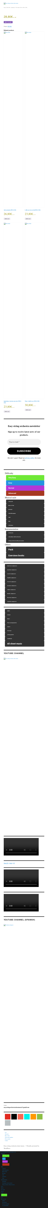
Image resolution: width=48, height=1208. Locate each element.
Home (5, 7)
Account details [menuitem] (5, 1205)
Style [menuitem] (2, 1166)
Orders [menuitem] (3, 1200)
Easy (10, 483)
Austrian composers (12, 569)
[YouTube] (7, 1116)
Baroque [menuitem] (4, 1173)
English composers (11, 577)
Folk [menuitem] (3, 1174)
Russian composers (11, 597)
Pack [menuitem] (2, 1186)
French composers (11, 581)
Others (7, 544)
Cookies (6, 1140)
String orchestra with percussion (16, 540)
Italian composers (11, 589)
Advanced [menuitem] (5, 1164)
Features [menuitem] (4, 1195)
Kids (9, 521)
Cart (6, 1132)
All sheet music (14, 643)
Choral (8, 614)
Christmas (10, 525)
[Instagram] (14, 1116)
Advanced (12, 493)
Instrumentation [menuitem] (4, 1179)
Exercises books (16, 555)
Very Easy (12, 478)
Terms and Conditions (9, 1137)
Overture (9, 630)
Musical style (10, 497)
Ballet (8, 610)
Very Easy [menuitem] (5, 1156)
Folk (9, 517)
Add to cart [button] (7, 218)
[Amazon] (33, 1116)
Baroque (10, 509)
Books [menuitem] (2, 1188)
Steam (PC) (6, 863)
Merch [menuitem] (2, 1191)
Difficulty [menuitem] (3, 1153)
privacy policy (29, 458)
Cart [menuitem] (2, 1197)
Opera (8, 626)
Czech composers (11, 573)
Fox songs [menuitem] (3, 1189)
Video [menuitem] (2, 1192)
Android (10, 863)
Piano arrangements (12, 622)
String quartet (10, 634)
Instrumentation (11, 529)
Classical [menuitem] (4, 1168)
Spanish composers (12, 601)
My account (7, 1135)
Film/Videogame (12, 513)
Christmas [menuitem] (4, 1176)
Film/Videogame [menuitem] (5, 1170)
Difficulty (9, 473)
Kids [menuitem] (3, 1178)
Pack (10, 549)
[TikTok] (27, 1116)
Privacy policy (7, 1139)
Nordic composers (11, 593)
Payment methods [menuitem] (5, 1204)
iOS (14, 863)
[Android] (40, 1116)
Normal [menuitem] (5, 1161)
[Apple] (7, 1123)
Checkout (7, 1134)
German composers (11, 585)
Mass (8, 618)
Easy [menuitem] (4, 1159)
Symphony (9, 638)
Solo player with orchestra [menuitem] (7, 1183)
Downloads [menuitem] (4, 1202)
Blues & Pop (11, 505)
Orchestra (10, 532)
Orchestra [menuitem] (4, 1181)
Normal (11, 488)
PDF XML (8, 7)
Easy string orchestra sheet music (14, 1146)
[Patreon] (20, 1116)
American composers (12, 565)
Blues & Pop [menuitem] (4, 1171)
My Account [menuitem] (3, 1199)
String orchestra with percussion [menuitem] (8, 1184)
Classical (10, 501)
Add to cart (8, 22)
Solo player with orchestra (14, 536)
